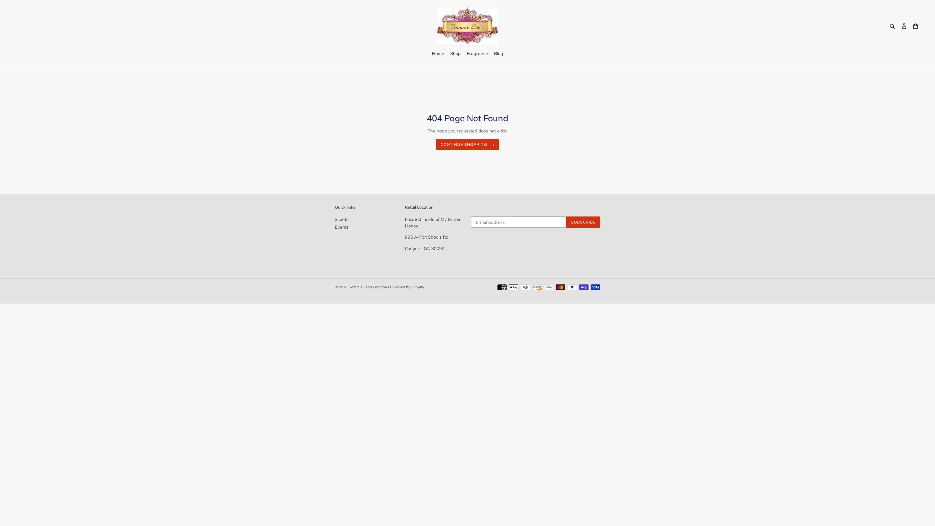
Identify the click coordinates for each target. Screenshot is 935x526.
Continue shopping (463, 144)
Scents (341, 219)
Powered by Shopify (407, 287)
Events (342, 227)
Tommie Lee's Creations (369, 287)
